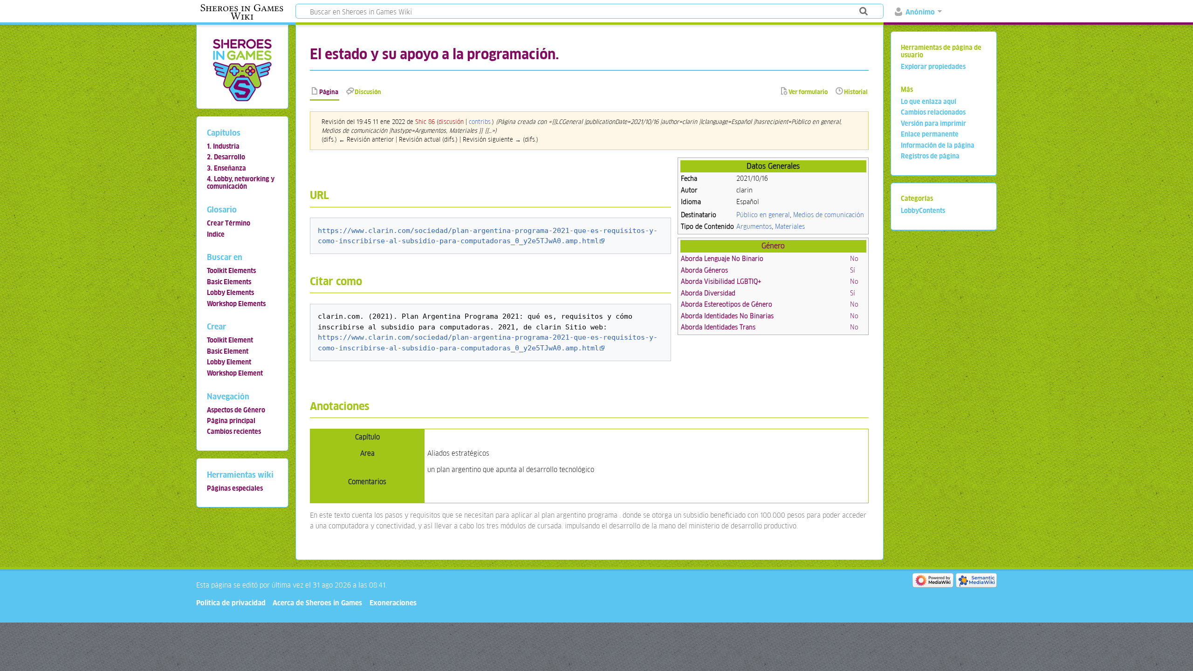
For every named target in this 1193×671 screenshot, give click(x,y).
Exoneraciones (393, 602)
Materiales (790, 226)
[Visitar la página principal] (242, 70)
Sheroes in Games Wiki (241, 12)
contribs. (480, 122)
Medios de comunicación (828, 215)
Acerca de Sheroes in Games (317, 602)
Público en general (763, 215)
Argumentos (754, 226)
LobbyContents (923, 210)
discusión (451, 122)
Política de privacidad (231, 602)
